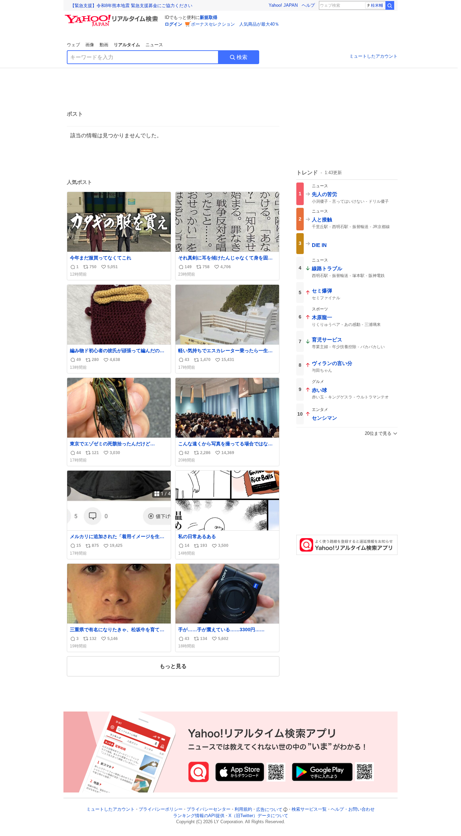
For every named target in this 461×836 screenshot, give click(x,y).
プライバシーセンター (209, 809)
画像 (89, 44)
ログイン (173, 24)
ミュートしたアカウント (373, 56)
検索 (242, 57)
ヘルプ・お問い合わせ (353, 809)
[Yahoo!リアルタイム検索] (112, 16)
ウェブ (73, 44)
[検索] (389, 5)
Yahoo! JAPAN (283, 5)
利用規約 (243, 809)
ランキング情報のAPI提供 (198, 815)
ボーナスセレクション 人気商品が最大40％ (235, 24)
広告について (269, 809)
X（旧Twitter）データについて (258, 815)
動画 (104, 44)
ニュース (154, 44)
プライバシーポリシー (161, 809)
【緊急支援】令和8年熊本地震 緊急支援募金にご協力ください (131, 5)
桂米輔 (377, 5)
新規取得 (208, 17)
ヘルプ (308, 5)
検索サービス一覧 (309, 809)
